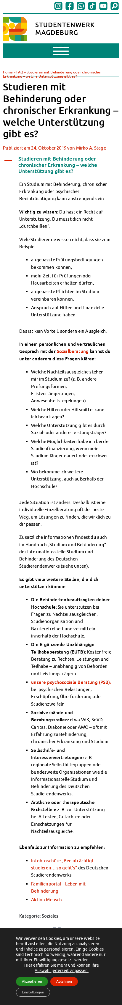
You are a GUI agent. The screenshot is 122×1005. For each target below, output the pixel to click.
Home (8, 72)
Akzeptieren (32, 981)
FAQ (19, 72)
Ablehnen (64, 981)
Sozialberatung (73, 351)
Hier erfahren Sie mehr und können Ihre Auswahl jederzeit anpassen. (61, 968)
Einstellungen (33, 992)
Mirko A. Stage (91, 147)
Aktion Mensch (46, 899)
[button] (61, 165)
